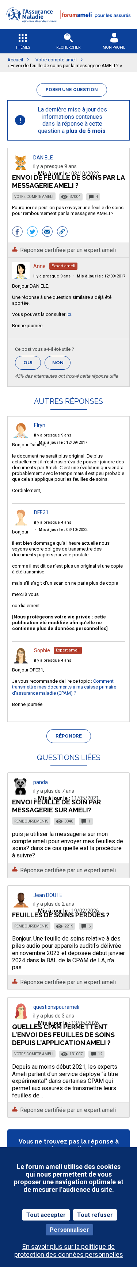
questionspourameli (56, 1007)
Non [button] (61, 365)
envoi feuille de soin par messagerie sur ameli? (56, 806)
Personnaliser (69, 1229)
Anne (39, 266)
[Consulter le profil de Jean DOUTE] (21, 905)
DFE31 (41, 512)
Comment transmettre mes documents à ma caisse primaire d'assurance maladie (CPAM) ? (64, 686)
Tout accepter (46, 1214)
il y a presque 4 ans (52, 522)
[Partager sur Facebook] (17, 232)
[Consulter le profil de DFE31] (21, 523)
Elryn (39, 425)
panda (40, 782)
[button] (68, 26)
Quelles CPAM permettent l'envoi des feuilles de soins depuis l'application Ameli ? (63, 1035)
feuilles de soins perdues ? (61, 915)
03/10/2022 (63, 529)
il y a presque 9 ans (52, 276)
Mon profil (114, 47)
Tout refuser (95, 1214)
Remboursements (31, 821)
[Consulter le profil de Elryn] (21, 436)
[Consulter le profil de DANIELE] (21, 168)
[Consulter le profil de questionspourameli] (21, 1017)
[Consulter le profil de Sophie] (21, 661)
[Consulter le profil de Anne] (21, 277)
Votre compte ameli (33, 197)
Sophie (42, 650)
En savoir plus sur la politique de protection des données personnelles (68, 1250)
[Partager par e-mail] (47, 232)
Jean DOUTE (47, 895)
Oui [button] (32, 362)
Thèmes (23, 47)
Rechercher (68, 47)
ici (68, 314)
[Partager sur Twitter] (32, 232)
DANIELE (43, 158)
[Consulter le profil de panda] (21, 792)
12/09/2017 (101, 276)
